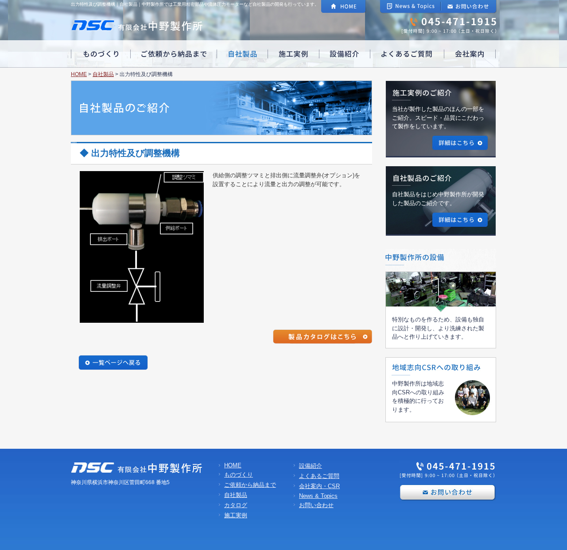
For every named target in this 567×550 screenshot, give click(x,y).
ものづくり (238, 474)
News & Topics (318, 496)
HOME (79, 74)
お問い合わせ (316, 505)
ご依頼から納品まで (250, 484)
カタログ (235, 505)
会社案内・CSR (319, 486)
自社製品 (103, 74)
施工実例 (235, 515)
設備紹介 (310, 465)
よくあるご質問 (319, 476)
